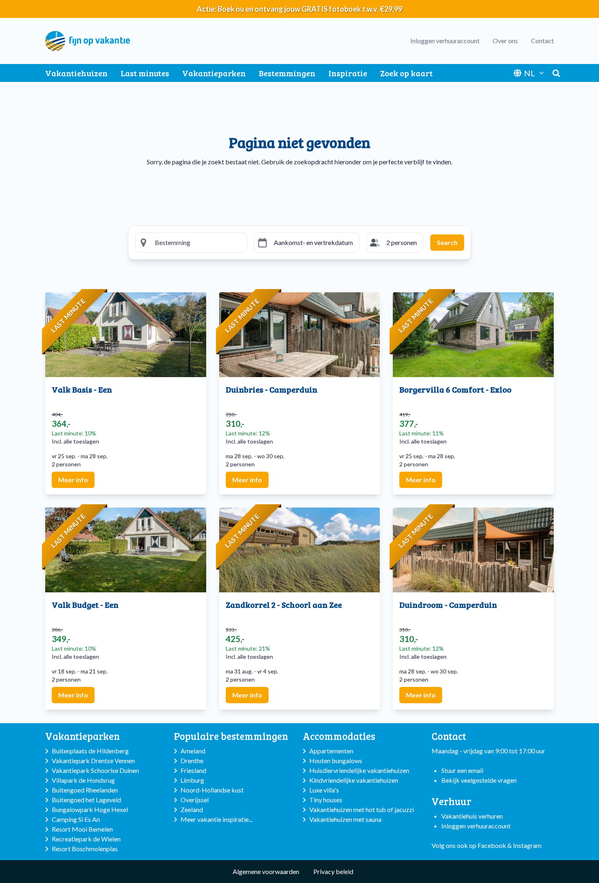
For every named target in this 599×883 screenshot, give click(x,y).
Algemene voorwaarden (266, 871)
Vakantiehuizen (76, 73)
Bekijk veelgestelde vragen (479, 780)
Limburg (192, 780)
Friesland (193, 770)
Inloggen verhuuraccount (445, 40)
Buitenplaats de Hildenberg (90, 751)
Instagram (527, 845)
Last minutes (145, 73)
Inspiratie (347, 73)
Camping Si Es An (76, 819)
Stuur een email (462, 770)
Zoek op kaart (406, 73)
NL (529, 73)
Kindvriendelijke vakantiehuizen (353, 780)
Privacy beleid (333, 871)
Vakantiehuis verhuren (472, 816)
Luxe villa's (324, 790)
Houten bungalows (335, 760)
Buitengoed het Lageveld (86, 800)
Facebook (492, 845)
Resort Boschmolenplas (85, 848)
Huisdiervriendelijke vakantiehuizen (359, 770)
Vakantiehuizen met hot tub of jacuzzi (361, 809)
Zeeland (192, 809)
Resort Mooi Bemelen (82, 829)
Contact (542, 40)
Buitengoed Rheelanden (85, 790)
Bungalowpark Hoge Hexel (90, 809)
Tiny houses (325, 800)
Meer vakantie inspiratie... (216, 819)
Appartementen (331, 751)
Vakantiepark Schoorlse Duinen (95, 770)
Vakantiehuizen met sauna (345, 819)
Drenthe (192, 760)
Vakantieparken (214, 73)
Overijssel (195, 800)
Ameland (193, 751)
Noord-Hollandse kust (212, 790)
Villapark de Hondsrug (83, 780)
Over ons (505, 40)
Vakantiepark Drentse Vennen (93, 760)
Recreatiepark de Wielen (86, 839)
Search (447, 242)
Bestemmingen (287, 73)
